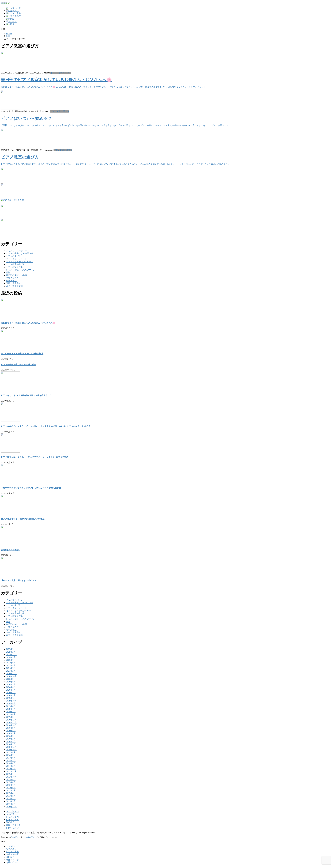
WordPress (15, 837)
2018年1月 (11, 712)
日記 (8, 272)
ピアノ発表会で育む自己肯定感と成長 (18, 364)
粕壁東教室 (11, 281)
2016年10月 (11, 725)
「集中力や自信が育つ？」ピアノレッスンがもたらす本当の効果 (31, 488)
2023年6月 (11, 663)
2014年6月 (11, 758)
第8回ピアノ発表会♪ (10, 550)
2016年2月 (11, 741)
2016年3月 (11, 739)
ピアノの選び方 (13, 256)
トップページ (12, 811)
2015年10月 (11, 750)
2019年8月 (11, 706)
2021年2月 (11, 671)
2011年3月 (11, 801)
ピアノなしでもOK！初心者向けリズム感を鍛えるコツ (26, 395)
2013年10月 (11, 777)
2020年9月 (11, 679)
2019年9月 (11, 703)
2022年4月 (11, 665)
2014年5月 (11, 760)
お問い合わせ (12, 828)
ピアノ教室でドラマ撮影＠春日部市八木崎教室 (22, 519)
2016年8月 (11, 731)
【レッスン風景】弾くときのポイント (18, 580)
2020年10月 (11, 676)
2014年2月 (11, 769)
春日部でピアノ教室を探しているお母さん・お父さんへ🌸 (56, 79)
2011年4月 (11, 798)
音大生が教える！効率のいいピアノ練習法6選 (22, 353)
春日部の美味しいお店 (16, 275)
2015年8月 (11, 752)
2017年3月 (11, 717)
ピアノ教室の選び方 (59, 111)
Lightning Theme (30, 837)
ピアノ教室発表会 (14, 267)
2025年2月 (11, 652)
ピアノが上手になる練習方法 (19, 253)
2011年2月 (11, 804)
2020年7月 (11, 684)
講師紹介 (10, 822)
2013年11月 (11, 774)
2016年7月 (11, 733)
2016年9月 (11, 728)
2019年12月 (11, 698)
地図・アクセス (13, 825)
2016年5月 (11, 736)
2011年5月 (11, 796)
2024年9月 (11, 657)
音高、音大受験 (13, 283)
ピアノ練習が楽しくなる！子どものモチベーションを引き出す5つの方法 (34, 457)
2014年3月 (11, 766)
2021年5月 (11, 668)
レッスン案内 (12, 817)
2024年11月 (11, 654)
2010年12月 (11, 807)
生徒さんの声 (12, 278)
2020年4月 (11, 690)
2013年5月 (11, 790)
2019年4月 (11, 709)
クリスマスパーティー (16, 251)
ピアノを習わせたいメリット (19, 262)
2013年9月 (11, 779)
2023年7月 (11, 660)
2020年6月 (11, 687)
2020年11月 (11, 673)
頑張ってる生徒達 (14, 286)
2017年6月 (11, 714)
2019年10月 (11, 701)
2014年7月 (11, 755)
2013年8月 (11, 782)
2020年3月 (11, 693)
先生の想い (11, 814)
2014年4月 (11, 763)
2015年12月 (11, 747)
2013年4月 (11, 793)
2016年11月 (11, 722)
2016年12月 (11, 720)
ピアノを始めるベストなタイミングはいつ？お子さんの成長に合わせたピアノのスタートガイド (45, 426)
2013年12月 (11, 771)
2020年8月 (11, 682)
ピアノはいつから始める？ (26, 118)
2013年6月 (11, 788)
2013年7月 (11, 785)
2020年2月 (11, 695)
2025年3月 (11, 649)
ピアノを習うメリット (60, 73)
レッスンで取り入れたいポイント (21, 270)
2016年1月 (11, 744)
